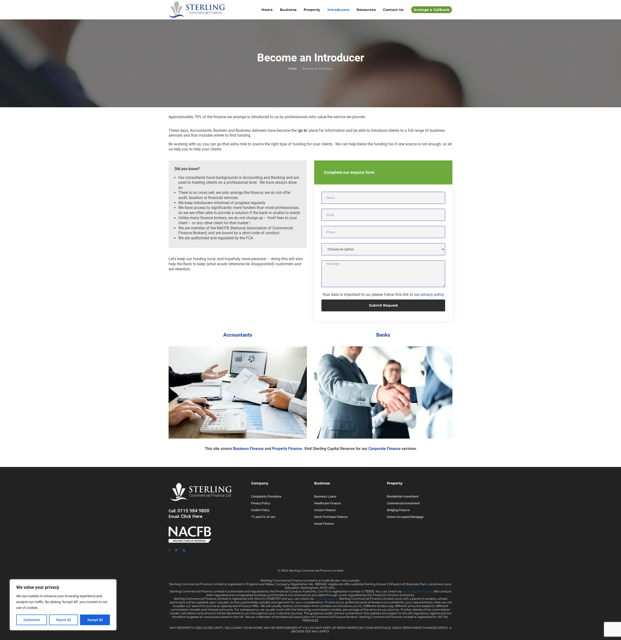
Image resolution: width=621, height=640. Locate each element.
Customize (32, 620)
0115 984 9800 (193, 511)
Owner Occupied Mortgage (405, 517)
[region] (63, 604)
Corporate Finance (384, 448)
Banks (383, 335)
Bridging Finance (398, 510)
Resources (366, 10)
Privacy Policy (260, 503)
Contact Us (393, 10)
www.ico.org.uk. (326, 598)
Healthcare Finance (327, 503)
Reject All (63, 620)
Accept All (95, 620)
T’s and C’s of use (263, 517)
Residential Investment (402, 496)
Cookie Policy (260, 510)
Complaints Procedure (266, 496)
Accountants (237, 335)
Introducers (338, 10)
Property (312, 10)
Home (267, 10)
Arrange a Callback (431, 10)
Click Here (191, 516)
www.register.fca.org (417, 591)
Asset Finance (324, 523)
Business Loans (325, 496)
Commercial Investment (403, 503)
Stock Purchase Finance (331, 517)
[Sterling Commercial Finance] (197, 9)
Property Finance (287, 448)
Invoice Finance (325, 510)
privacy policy (432, 294)
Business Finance (248, 448)
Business (288, 10)
